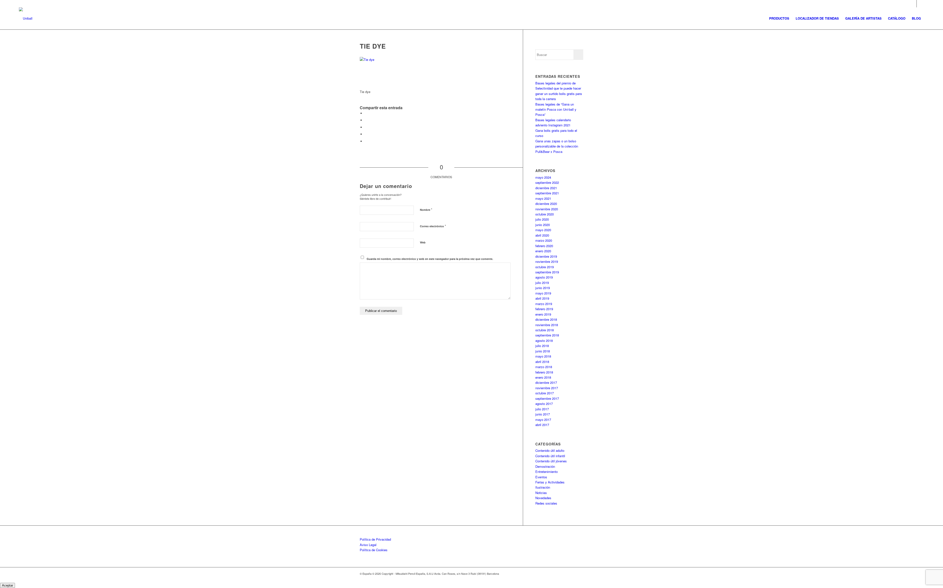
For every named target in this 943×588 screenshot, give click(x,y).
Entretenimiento (546, 471)
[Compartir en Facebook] (366, 113)
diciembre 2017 (546, 382)
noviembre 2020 (546, 209)
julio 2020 (542, 219)
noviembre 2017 (546, 388)
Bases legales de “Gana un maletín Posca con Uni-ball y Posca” (555, 109)
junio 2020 (542, 224)
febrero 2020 (544, 245)
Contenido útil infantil (550, 456)
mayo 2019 (543, 293)
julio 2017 (542, 409)
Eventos (541, 477)
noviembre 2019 (546, 261)
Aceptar (7, 585)
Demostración (545, 466)
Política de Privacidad (375, 539)
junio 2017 (542, 414)
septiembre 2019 (547, 272)
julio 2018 (542, 345)
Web (423, 242)
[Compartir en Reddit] (366, 141)
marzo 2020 (543, 240)
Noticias (541, 492)
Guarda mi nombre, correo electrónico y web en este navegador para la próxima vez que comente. (430, 259)
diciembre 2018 (546, 319)
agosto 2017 (544, 403)
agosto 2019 (544, 277)
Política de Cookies (374, 550)
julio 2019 (542, 282)
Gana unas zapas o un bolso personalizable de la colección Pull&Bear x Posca (556, 146)
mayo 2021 (543, 198)
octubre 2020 (544, 214)
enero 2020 (543, 251)
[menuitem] (779, 18)
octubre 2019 (544, 267)
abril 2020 (542, 235)
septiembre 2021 (547, 193)
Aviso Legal (368, 544)
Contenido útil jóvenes (551, 461)
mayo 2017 (543, 419)
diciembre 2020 (546, 203)
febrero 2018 (544, 372)
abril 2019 (542, 298)
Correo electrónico (433, 226)
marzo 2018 (543, 366)
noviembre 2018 (546, 324)
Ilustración (542, 487)
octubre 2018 (544, 330)
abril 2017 (542, 424)
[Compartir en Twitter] (366, 120)
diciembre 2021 (546, 188)
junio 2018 (542, 351)
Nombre (426, 209)
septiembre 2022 (547, 182)
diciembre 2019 (546, 256)
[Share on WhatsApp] (366, 127)
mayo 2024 (543, 177)
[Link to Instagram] (912, 3)
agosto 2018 (544, 340)
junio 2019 (542, 287)
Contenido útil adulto (549, 450)
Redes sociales (546, 503)
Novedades (543, 497)
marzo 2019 (543, 303)
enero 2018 (543, 377)
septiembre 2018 (547, 335)
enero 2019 (543, 314)
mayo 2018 (543, 356)
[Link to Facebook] (920, 3)
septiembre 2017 (547, 398)
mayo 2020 (543, 229)
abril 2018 (542, 361)
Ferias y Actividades (550, 482)
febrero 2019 (544, 309)
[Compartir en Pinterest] (366, 134)
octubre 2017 (544, 393)
